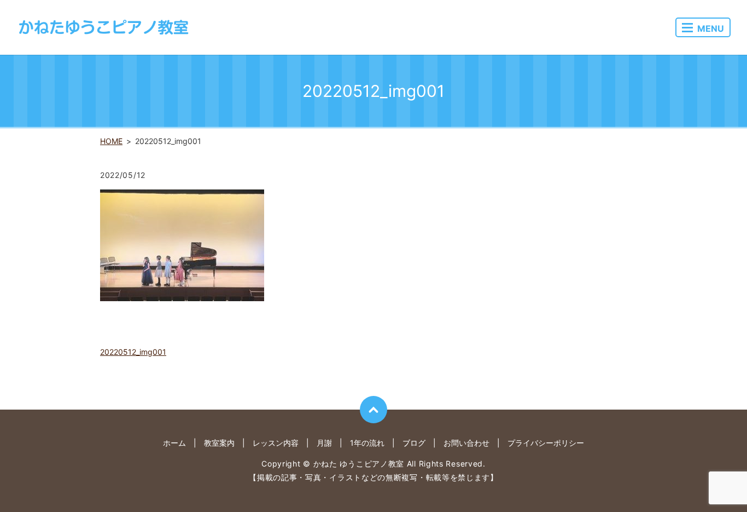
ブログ (413, 442)
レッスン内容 (276, 442)
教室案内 (219, 442)
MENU (710, 28)
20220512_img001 (133, 351)
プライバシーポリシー (545, 442)
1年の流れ (367, 442)
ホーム (174, 442)
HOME (111, 141)
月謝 (324, 442)
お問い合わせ (466, 442)
